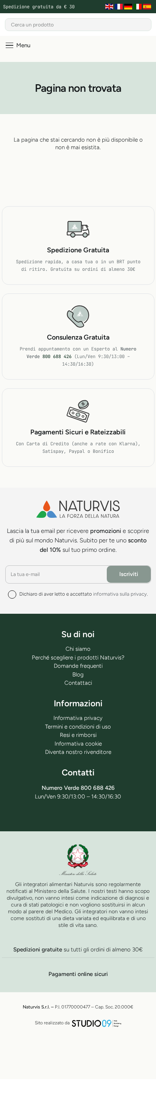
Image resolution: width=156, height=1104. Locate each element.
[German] (129, 6)
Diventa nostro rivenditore (78, 752)
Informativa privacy (78, 718)
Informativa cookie (78, 743)
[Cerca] (145, 24)
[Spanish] (148, 6)
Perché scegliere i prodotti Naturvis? (78, 657)
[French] (119, 6)
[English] (110, 6)
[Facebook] (51, 816)
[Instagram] (105, 816)
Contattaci (78, 682)
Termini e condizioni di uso (78, 726)
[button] (18, 45)
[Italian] (138, 6)
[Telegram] (69, 816)
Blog (78, 674)
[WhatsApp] (87, 816)
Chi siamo (78, 648)
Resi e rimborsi (78, 735)
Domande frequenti (78, 665)
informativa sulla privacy (120, 594)
